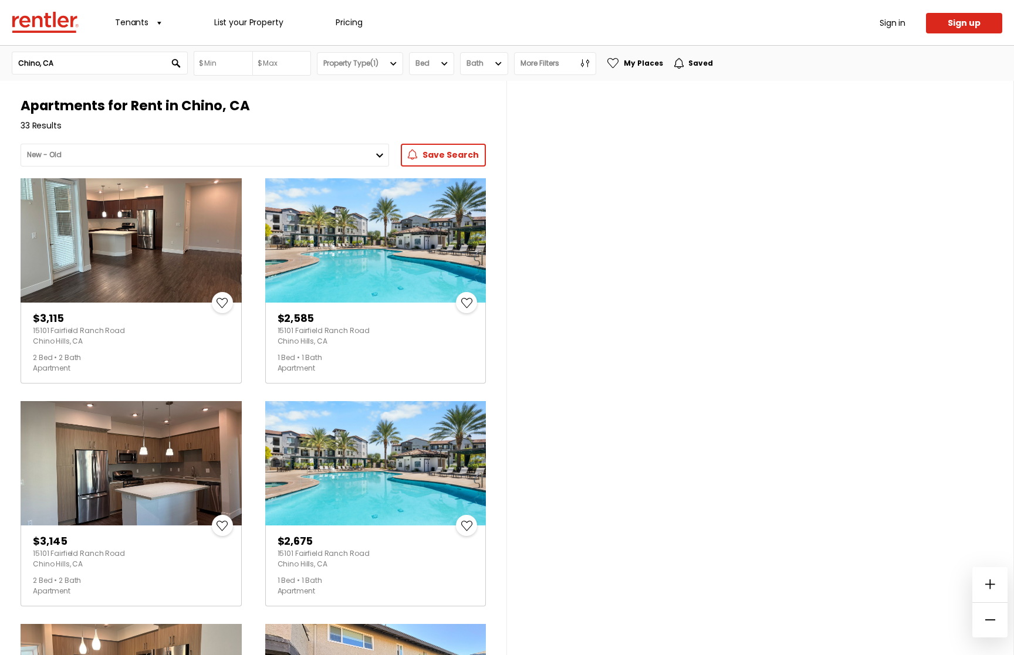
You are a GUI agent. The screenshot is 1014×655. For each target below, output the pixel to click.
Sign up (964, 23)
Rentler (45, 22)
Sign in (892, 23)
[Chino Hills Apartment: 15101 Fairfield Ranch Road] (131, 240)
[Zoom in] (990, 584)
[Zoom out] (990, 619)
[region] (760, 368)
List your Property (248, 22)
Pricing (349, 22)
